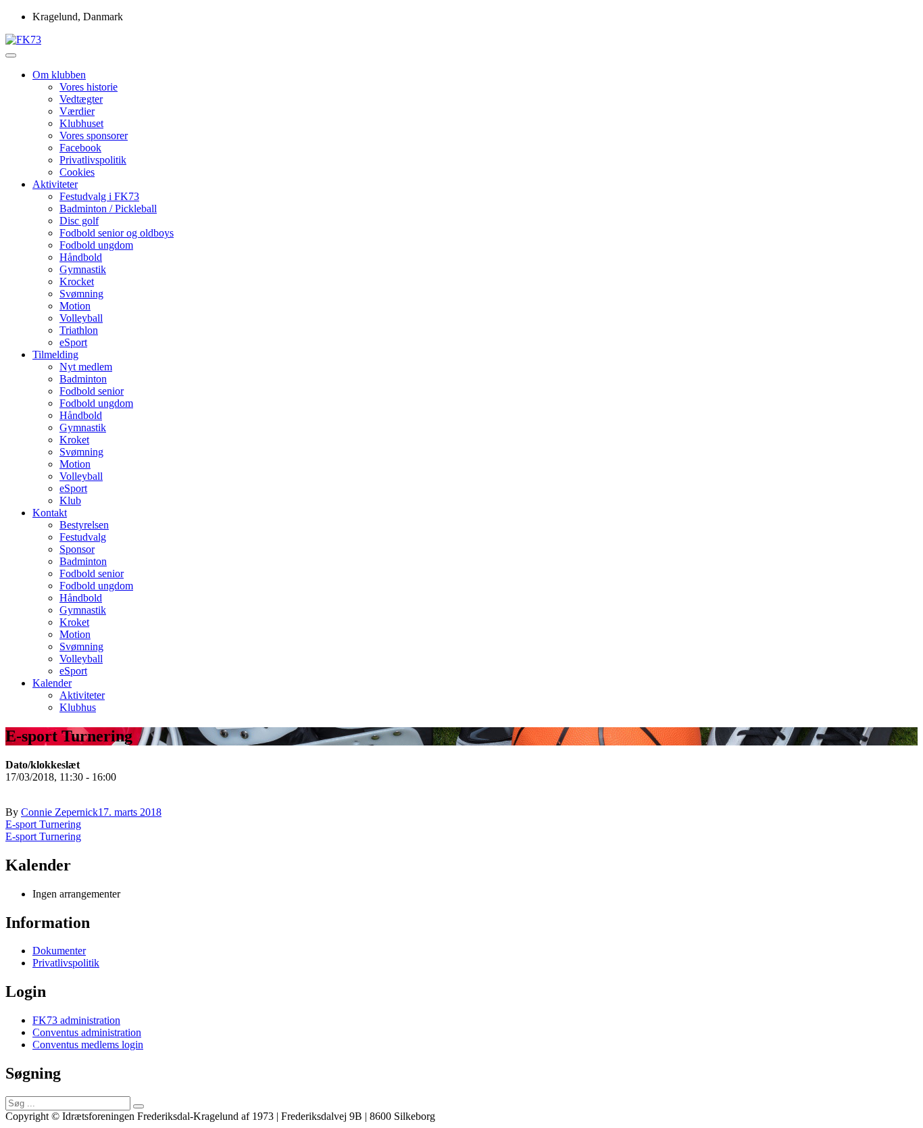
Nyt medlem (85, 366)
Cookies (77, 172)
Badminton (83, 379)
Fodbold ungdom (96, 245)
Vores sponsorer (93, 135)
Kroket (74, 439)
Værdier (77, 111)
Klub (70, 500)
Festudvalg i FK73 (99, 196)
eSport (73, 342)
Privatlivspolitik (92, 160)
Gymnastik (82, 269)
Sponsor (77, 549)
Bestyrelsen (84, 525)
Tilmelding (55, 354)
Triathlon (78, 330)
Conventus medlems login (87, 1044)
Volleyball (81, 318)
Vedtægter (81, 99)
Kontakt (49, 512)
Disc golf (79, 220)
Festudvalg (82, 537)
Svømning (81, 293)
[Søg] (138, 1106)
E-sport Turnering (43, 824)
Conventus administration (86, 1032)
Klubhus (77, 707)
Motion (75, 306)
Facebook (80, 147)
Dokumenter (59, 950)
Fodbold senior (91, 391)
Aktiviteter (55, 184)
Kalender (52, 683)
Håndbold (80, 257)
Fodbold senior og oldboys (116, 233)
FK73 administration (76, 1020)
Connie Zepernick (59, 812)
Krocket (76, 281)
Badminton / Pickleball (108, 208)
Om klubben (59, 74)
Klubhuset (81, 123)
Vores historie (88, 87)
